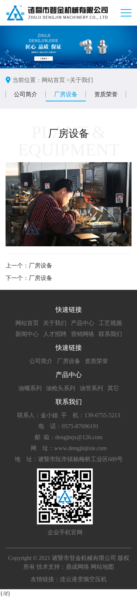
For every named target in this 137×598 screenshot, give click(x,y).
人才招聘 (54, 334)
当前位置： (27, 80)
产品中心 (82, 323)
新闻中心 (27, 334)
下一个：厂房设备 (28, 278)
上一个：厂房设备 (28, 265)
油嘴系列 (30, 388)
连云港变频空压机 (83, 579)
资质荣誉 (106, 94)
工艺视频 (110, 323)
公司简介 (25, 94)
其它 (113, 388)
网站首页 (27, 323)
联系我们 (110, 334)
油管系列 (91, 388)
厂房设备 (65, 94)
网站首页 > (56, 80)
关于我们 (81, 80)
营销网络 (82, 334)
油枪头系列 (60, 388)
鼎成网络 (77, 567)
